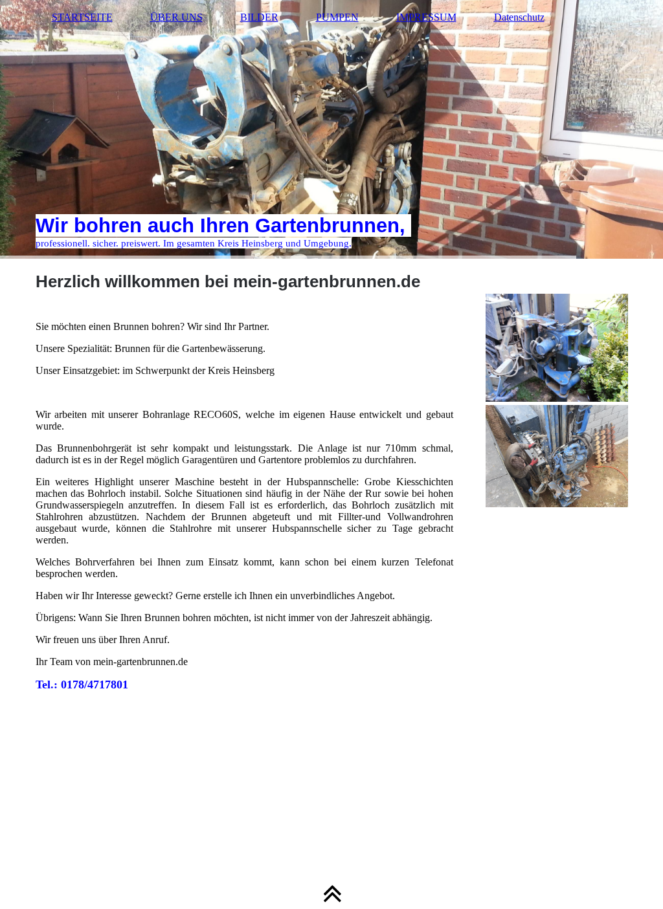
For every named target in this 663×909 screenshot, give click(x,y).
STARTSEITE (82, 17)
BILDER (259, 17)
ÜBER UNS (176, 17)
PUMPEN (337, 17)
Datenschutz (519, 17)
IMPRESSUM (426, 17)
